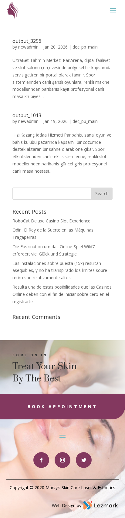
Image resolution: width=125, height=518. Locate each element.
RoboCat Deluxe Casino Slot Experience (51, 221)
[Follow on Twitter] (84, 460)
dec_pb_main (85, 47)
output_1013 (26, 115)
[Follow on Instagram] (62, 460)
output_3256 (26, 41)
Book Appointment (62, 406)
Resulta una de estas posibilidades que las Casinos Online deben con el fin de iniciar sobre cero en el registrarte (62, 294)
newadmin (28, 47)
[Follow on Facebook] (41, 460)
